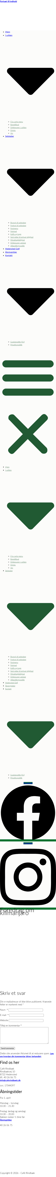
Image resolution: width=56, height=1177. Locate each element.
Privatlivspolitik (16, 345)
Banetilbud (14, 125)
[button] (28, 406)
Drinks (13, 130)
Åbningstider (11, 252)
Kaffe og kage (15, 234)
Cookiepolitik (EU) (17, 342)
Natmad (13, 231)
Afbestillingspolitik (17, 246)
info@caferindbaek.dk (10, 1080)
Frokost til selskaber (18, 226)
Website (4, 1020)
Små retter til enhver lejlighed (21, 237)
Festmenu (14, 228)
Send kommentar (7, 1048)
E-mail (4, 1015)
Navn (4, 1010)
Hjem (7, 32)
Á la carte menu (16, 122)
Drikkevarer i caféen (18, 128)
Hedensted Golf (12, 249)
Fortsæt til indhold (8, 1)
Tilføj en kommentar (11, 1026)
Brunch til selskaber (18, 223)
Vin (11, 133)
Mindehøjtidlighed (17, 240)
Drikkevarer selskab (18, 243)
